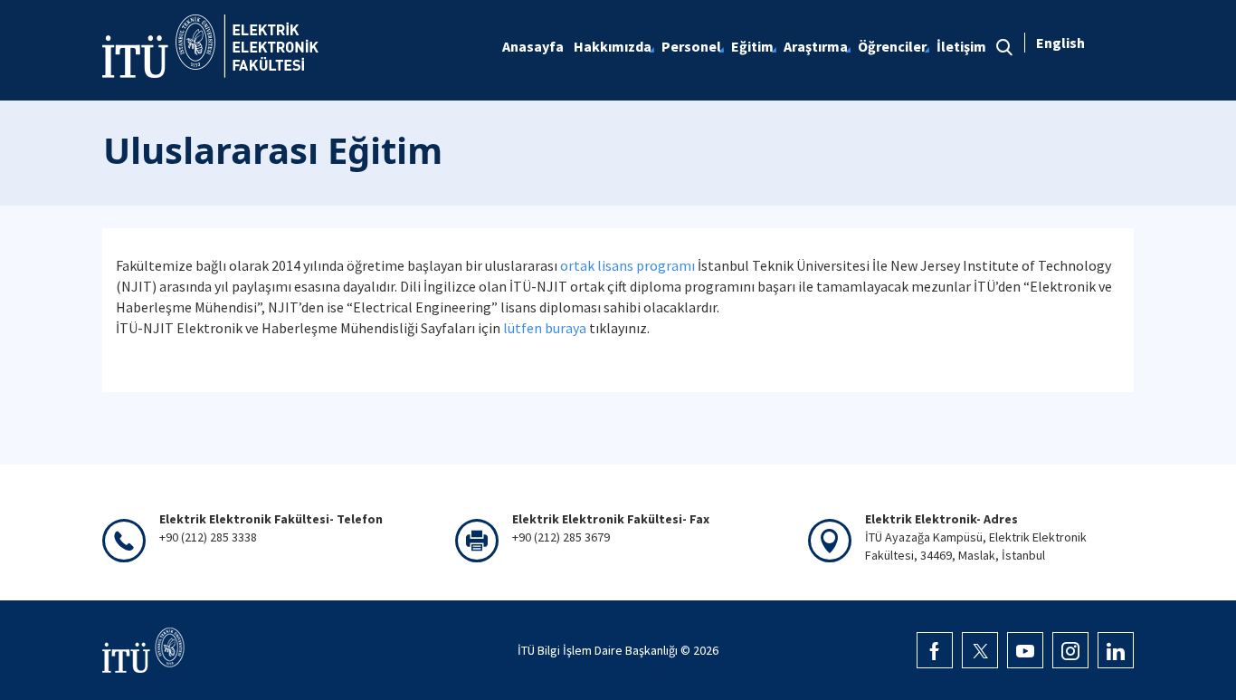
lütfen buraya (544, 328)
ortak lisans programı (627, 265)
